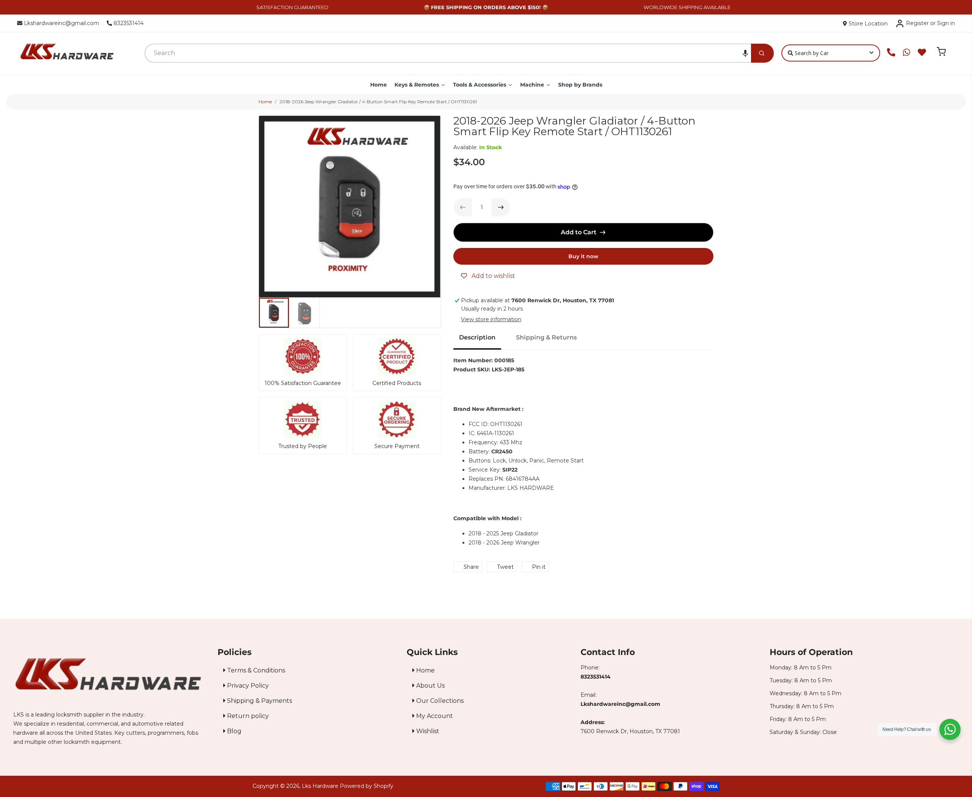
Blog (233, 731)
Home (265, 101)
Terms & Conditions (255, 670)
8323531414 (128, 23)
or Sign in (942, 23)
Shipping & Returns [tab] (546, 337)
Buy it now (583, 256)
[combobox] (448, 53)
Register (917, 23)
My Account (434, 716)
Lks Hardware (320, 786)
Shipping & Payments (259, 700)
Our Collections (439, 700)
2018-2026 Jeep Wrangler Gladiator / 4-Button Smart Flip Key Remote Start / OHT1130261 (378, 101)
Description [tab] (477, 337)
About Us (430, 685)
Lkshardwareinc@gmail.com (60, 23)
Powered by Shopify (366, 786)
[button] (745, 53)
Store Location (867, 23)
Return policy (247, 716)
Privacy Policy (247, 685)
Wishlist (427, 731)
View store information (491, 319)
